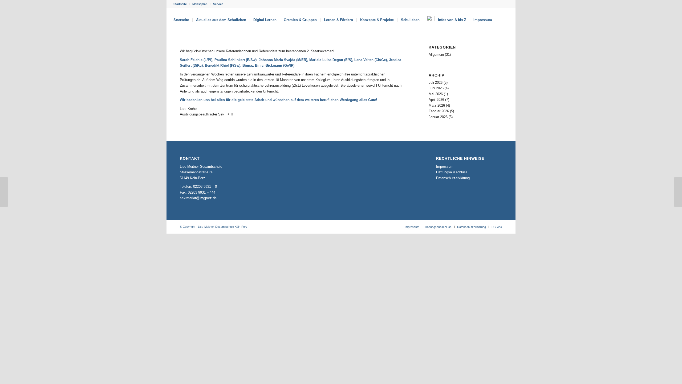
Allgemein (436, 55)
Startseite (180, 4)
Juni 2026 (436, 88)
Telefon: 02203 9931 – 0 (198, 187)
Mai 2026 (436, 94)
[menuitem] (181, 4)
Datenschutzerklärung (453, 178)
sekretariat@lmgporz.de (198, 198)
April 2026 (436, 100)
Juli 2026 (436, 83)
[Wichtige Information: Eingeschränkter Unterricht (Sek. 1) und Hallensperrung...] (678, 192)
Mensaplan (200, 4)
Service (218, 4)
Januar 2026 (438, 117)
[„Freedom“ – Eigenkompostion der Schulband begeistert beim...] (4, 192)
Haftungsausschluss (452, 172)
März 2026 (437, 105)
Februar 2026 (439, 111)
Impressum (444, 167)
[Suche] (501, 20)
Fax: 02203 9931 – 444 (197, 192)
